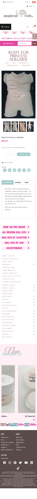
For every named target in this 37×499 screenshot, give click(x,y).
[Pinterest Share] (24, 170)
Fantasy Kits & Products (9, 305)
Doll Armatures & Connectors (11, 276)
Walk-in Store (5, 445)
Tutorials (18, 450)
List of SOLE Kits (7, 337)
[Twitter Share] (14, 170)
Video (27, 182)
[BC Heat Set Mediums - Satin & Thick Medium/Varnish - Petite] (19, 389)
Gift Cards (5, 308)
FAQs (17, 445)
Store (14, 63)
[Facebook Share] (5, 170)
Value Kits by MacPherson (10, 259)
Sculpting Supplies (7, 322)
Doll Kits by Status (7, 291)
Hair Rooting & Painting (9, 311)
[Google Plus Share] (9, 170)
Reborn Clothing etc (8, 317)
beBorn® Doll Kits (7, 294)
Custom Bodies (26, 65)
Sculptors (4, 447)
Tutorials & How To (8, 331)
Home (7, 63)
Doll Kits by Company (8, 285)
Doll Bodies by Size (12, 65)
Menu (6, 27)
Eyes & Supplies (6, 302)
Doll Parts (5, 299)
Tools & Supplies (7, 328)
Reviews (18, 182)
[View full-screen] (32, 73)
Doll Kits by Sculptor (8, 288)
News (2, 440)
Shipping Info (20, 442)
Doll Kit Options (7, 296)
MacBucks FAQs (21, 447)
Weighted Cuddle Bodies (9, 273)
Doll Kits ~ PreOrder (8, 256)
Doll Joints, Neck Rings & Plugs (11, 282)
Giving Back (4, 458)
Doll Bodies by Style (8, 267)
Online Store (5, 437)
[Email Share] (29, 170)
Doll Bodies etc (24, 63)
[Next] (32, 88)
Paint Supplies (6, 314)
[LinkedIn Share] (19, 170)
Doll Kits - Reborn (7, 262)
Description (7, 182)
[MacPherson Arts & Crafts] (18, 16)
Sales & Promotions (8, 320)
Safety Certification (7, 450)
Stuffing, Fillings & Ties (9, 270)
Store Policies (20, 440)
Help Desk (19, 437)
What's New (5, 334)
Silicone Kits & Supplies (9, 325)
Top (35, 37)
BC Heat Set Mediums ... (19, 416)
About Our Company (7, 442)
